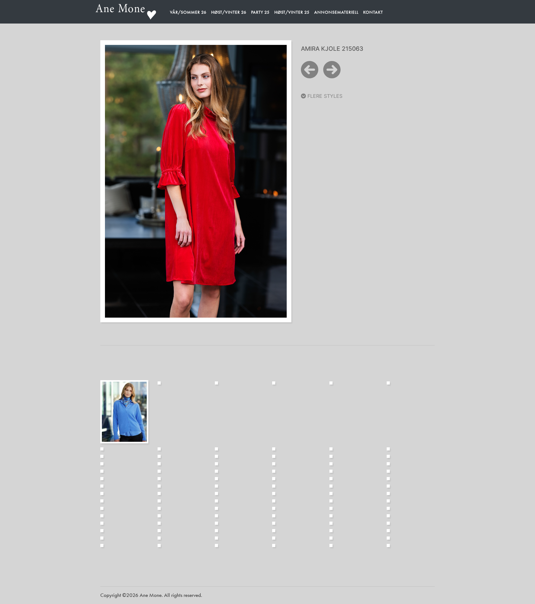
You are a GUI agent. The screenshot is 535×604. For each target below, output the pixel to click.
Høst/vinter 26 (228, 12)
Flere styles (324, 96)
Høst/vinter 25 (292, 12)
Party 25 (260, 12)
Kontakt (373, 12)
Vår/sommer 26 (188, 12)
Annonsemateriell (336, 12)
